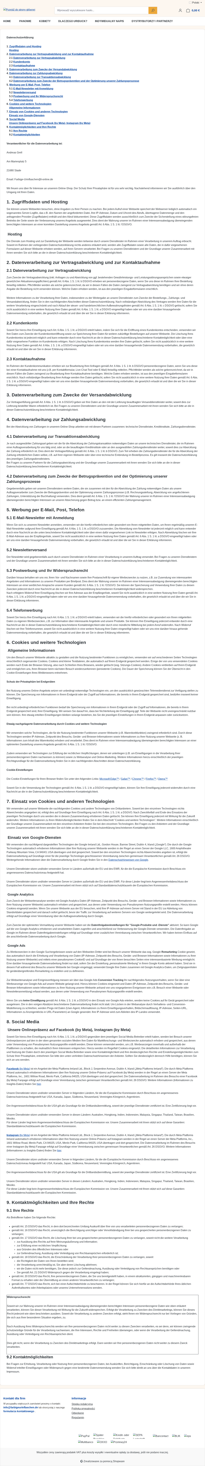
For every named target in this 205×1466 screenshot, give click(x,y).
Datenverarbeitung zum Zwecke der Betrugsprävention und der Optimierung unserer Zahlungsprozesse (76, 81)
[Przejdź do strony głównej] (19, 10)
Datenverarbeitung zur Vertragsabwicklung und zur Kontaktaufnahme (51, 54)
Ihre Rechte (20, 130)
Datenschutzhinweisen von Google (128, 860)
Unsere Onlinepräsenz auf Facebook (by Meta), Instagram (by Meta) (49, 123)
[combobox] (102, 10)
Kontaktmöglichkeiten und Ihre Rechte (32, 127)
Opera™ (163, 778)
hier (39, 1084)
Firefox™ (151, 778)
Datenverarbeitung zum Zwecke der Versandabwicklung (43, 69)
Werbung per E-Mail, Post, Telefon (29, 84)
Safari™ (125, 778)
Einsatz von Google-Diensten (27, 115)
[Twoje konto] (180, 10)
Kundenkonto (21, 61)
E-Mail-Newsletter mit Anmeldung (33, 88)
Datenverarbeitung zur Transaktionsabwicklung (42, 77)
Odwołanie (78, 1413)
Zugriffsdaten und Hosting (25, 46)
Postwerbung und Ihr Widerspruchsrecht (38, 96)
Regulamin (78, 1417)
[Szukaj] (152, 10)
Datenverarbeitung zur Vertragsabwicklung (39, 58)
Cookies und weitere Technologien (30, 104)
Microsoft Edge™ (109, 778)
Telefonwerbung (23, 100)
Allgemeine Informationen (24, 107)
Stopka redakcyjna (82, 1404)
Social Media (17, 119)
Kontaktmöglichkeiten (26, 134)
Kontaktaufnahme (24, 65)
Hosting (14, 50)
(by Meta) (18, 1068)
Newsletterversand (24, 92)
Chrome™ (138, 778)
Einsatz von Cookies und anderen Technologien (38, 111)
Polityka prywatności (83, 1408)
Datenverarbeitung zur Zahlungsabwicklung (36, 73)
